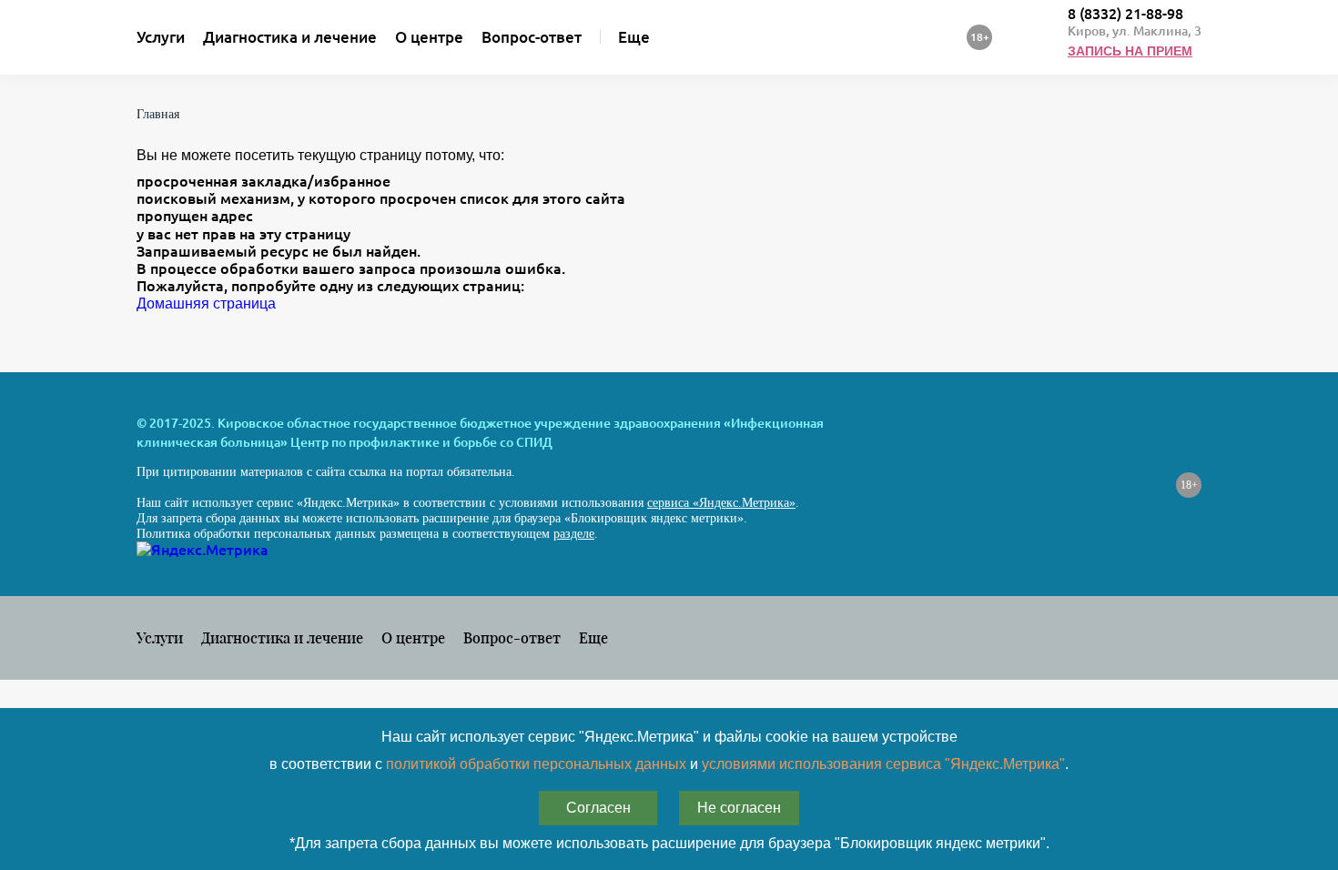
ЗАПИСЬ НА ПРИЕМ (1130, 51)
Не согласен (739, 807)
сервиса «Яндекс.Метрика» (721, 503)
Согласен (598, 807)
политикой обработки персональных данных (536, 764)
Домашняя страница (206, 303)
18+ (1189, 485)
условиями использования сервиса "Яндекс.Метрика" (883, 764)
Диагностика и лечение (290, 37)
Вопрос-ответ (531, 37)
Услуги (161, 37)
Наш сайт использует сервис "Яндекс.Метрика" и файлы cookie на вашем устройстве (669, 736)
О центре (429, 37)
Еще (634, 37)
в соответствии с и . (669, 764)
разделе (573, 534)
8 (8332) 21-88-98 (1125, 13)
